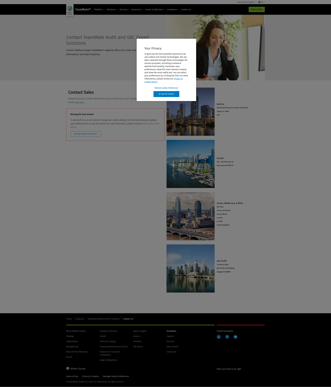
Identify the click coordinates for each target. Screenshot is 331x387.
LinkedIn (219, 337)
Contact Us (186, 9)
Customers (172, 9)
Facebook (227, 337)
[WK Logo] (76, 368)
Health (103, 336)
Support (170, 336)
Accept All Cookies (166, 94)
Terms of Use (72, 376)
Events (69, 357)
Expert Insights (139, 331)
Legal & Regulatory (108, 360)
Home (69, 319)
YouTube (235, 337)
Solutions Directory (108, 331)
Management (72, 346)
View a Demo (257, 9)
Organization (72, 341)
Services (123, 9)
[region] (166, 70)
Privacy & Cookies (90, 376)
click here (79, 102)
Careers (136, 336)
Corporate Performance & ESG (113, 346)
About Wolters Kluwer (76, 331)
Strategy (70, 336)
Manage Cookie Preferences (85, 134)
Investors (137, 341)
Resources (136, 9)
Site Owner (138, 346)
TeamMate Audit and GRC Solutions (103, 319)
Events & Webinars (154, 9)
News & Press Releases (76, 352)
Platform (98, 9)
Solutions (111, 9)
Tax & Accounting (107, 341)
